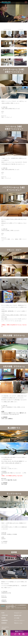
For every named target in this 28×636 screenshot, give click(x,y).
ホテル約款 (16, 618)
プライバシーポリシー (19, 620)
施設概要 (3, 617)
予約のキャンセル (18, 623)
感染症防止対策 (17, 615)
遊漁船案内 (4, 623)
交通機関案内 (4, 620)
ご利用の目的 (4, 615)
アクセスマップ (17, 612)
